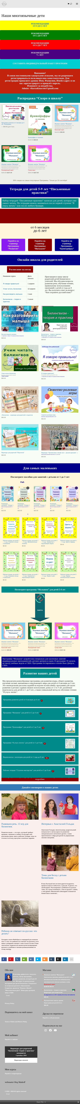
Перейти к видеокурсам (13, 1073)
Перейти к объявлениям (51, 1018)
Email (8, 995)
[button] (40, 25)
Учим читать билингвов (12, 289)
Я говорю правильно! (11, 284)
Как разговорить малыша (12, 294)
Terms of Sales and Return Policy (16, 1021)
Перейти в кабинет (11, 1039)
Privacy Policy (9, 1003)
